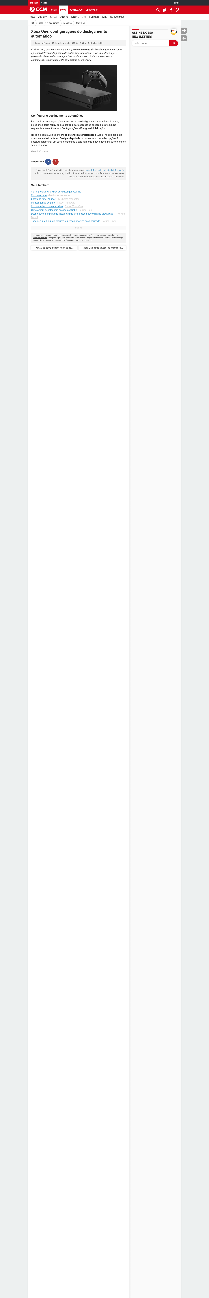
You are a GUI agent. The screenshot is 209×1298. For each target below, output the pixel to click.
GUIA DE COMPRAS (117, 17)
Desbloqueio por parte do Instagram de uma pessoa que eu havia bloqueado (72, 213)
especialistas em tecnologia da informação (104, 170)
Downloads (76, 10)
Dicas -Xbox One (74, 206)
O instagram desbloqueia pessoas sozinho (54, 210)
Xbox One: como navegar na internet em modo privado (102, 248)
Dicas (63, 10)
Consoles (67, 23)
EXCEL (84, 17)
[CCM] (38, 10)
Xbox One (80, 23)
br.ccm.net (71, 240)
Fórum (53, 10)
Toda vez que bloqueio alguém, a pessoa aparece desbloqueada (65, 221)
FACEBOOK (64, 17)
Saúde (44, 3)
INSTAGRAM (94, 17)
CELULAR (53, 17)
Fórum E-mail (86, 210)
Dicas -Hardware (66, 202)
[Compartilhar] (48, 162)
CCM (63, 240)
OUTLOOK (74, 17)
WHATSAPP (42, 17)
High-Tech (34, 3)
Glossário (92, 10)
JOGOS (32, 17)
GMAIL (104, 17)
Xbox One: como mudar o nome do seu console (54, 248)
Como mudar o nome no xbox (47, 206)
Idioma (176, 3)
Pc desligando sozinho (43, 202)
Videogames (53, 23)
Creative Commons (40, 238)
